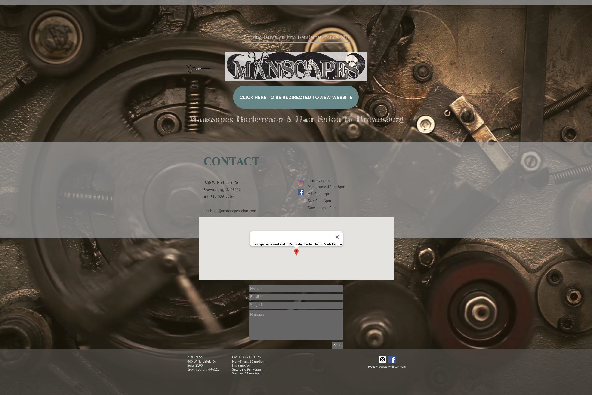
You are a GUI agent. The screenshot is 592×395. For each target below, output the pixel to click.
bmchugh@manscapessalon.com (230, 211)
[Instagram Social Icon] (382, 359)
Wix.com (400, 367)
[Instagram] (301, 183)
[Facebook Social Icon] (301, 192)
